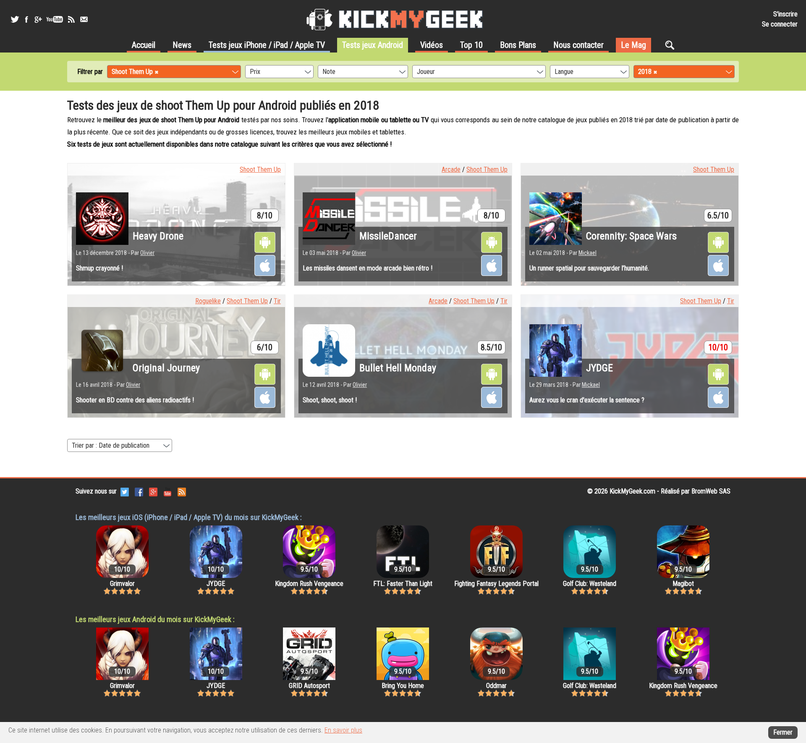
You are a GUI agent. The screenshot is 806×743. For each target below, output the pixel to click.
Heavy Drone (158, 236)
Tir (277, 301)
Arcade (451, 169)
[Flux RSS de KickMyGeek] (71, 19)
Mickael (587, 252)
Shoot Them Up (260, 169)
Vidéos (431, 45)
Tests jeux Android (372, 45)
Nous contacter (578, 45)
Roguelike (208, 301)
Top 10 (471, 45)
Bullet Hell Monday (397, 368)
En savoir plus (343, 730)
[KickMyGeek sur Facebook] (26, 19)
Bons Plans (518, 45)
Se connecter (780, 24)
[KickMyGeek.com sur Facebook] (139, 491)
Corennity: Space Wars (631, 236)
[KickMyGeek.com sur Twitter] (125, 491)
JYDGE (599, 368)
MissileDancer (388, 236)
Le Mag (633, 45)
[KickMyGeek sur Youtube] (54, 19)
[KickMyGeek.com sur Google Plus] (153, 491)
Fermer (783, 732)
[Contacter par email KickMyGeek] (84, 19)
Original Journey (166, 368)
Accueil (143, 45)
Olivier (147, 252)
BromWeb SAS (710, 491)
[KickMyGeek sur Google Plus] (37, 19)
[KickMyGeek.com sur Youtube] (167, 491)
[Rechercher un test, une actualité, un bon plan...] (672, 45)
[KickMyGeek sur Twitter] (14, 19)
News (182, 45)
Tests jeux (267, 45)
